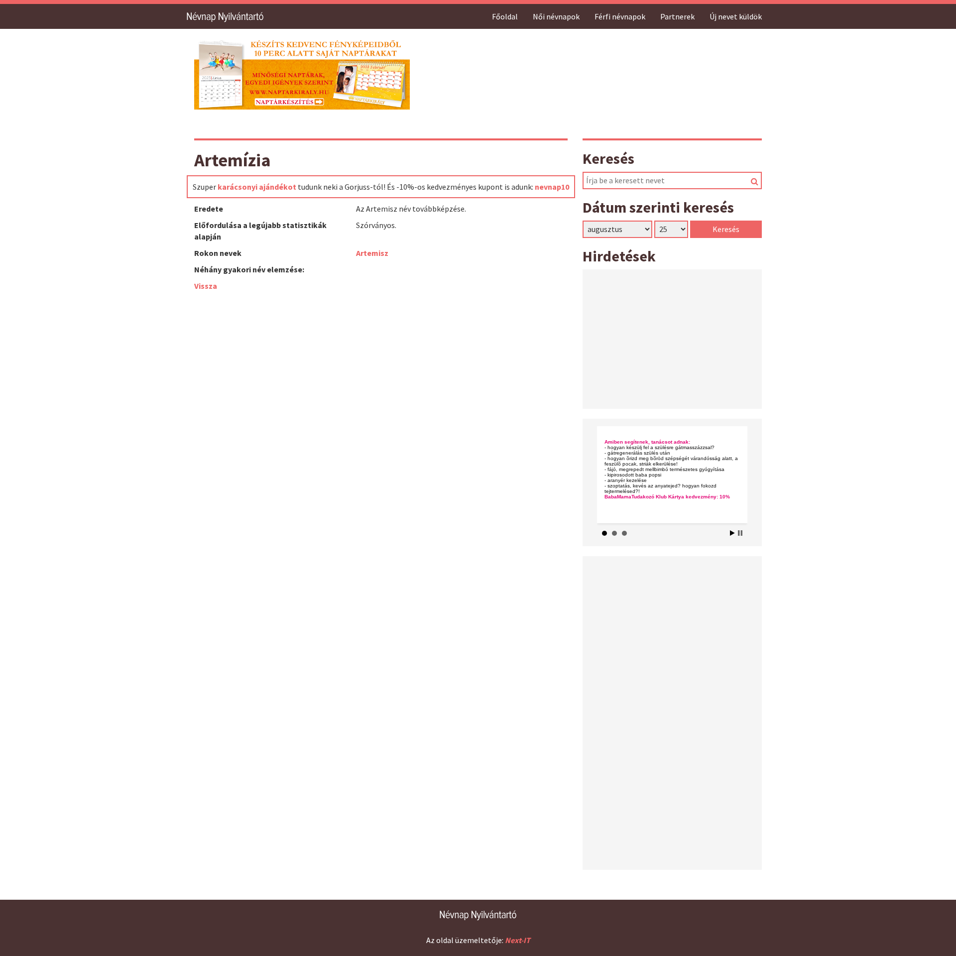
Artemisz (372, 253)
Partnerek (677, 16)
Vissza (205, 286)
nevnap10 (552, 187)
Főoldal (505, 16)
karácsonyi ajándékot (257, 187)
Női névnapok (556, 16)
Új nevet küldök (736, 16)
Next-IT (517, 940)
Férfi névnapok (620, 16)
